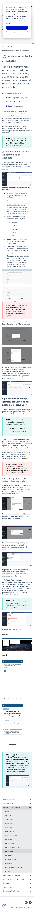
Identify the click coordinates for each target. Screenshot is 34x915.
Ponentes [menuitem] (8, 823)
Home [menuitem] (7, 811)
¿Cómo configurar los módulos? (15, 144)
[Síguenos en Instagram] (30, 902)
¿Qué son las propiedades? (16, 606)
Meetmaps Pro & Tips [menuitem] (11, 891)
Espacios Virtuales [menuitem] (11, 859)
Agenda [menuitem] (8, 815)
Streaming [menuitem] (9, 819)
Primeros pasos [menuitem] (8, 800)
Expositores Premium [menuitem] (12, 847)
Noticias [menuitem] (8, 871)
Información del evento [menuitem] (11, 808)
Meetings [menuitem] (6, 883)
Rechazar (17, 33)
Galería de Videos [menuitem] (11, 835)
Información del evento (10, 51)
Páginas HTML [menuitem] (10, 863)
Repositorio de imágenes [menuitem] (14, 867)
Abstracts (25, 51)
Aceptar (17, 28)
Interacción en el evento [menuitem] (11, 875)
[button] (30, 800)
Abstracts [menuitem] (9, 851)
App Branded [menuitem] (7, 887)
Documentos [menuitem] (9, 831)
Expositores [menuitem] (9, 843)
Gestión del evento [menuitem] (9, 803)
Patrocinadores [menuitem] (10, 839)
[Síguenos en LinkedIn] (26, 902)
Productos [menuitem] (9, 855)
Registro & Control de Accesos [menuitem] (13, 879)
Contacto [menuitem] (8, 827)
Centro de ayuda (8, 46)
